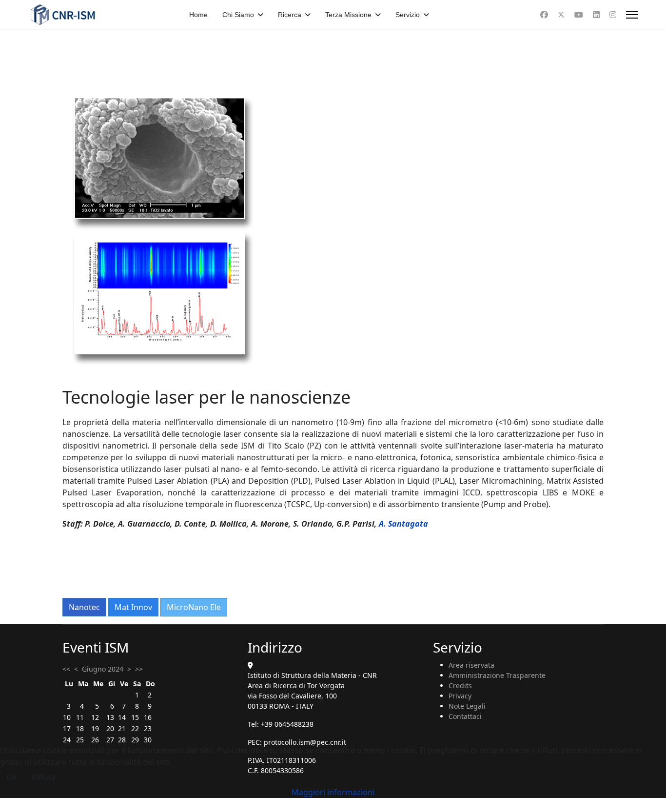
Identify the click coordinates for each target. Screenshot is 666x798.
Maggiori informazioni (333, 792)
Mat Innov (133, 607)
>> (139, 669)
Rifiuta (44, 777)
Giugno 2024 (102, 669)
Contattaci (465, 716)
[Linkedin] (596, 14)
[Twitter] (561, 14)
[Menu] (632, 14)
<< (66, 669)
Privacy (460, 695)
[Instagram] (612, 14)
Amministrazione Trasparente (497, 675)
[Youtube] (578, 14)
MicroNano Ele (194, 607)
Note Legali (467, 706)
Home (198, 15)
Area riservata (471, 665)
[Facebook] (544, 14)
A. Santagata (403, 523)
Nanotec (84, 607)
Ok (11, 777)
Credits (460, 685)
